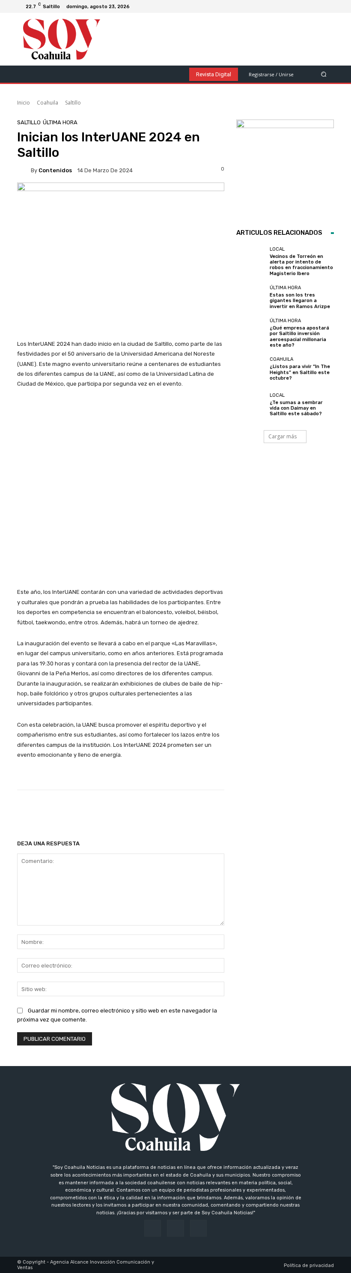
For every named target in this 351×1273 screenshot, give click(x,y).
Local (277, 249)
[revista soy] (120, 203)
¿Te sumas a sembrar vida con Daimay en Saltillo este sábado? (296, 408)
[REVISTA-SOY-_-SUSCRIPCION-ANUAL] (285, 168)
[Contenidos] (24, 170)
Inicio (23, 102)
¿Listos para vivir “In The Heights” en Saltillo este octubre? (300, 372)
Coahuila (47, 102)
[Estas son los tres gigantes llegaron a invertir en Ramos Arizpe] (250, 297)
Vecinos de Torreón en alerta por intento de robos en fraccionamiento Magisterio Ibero (301, 265)
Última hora (60, 122)
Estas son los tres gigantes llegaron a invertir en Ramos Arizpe (300, 300)
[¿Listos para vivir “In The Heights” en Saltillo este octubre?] (250, 368)
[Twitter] (327, 6)
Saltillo (73, 102)
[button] (323, 74)
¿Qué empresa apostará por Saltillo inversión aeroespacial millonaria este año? (299, 336)
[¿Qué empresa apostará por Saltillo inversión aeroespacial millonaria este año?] (250, 332)
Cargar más (282, 436)
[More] (293, 811)
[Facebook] (306, 6)
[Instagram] (317, 6)
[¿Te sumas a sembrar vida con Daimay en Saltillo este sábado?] (250, 404)
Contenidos (55, 170)
